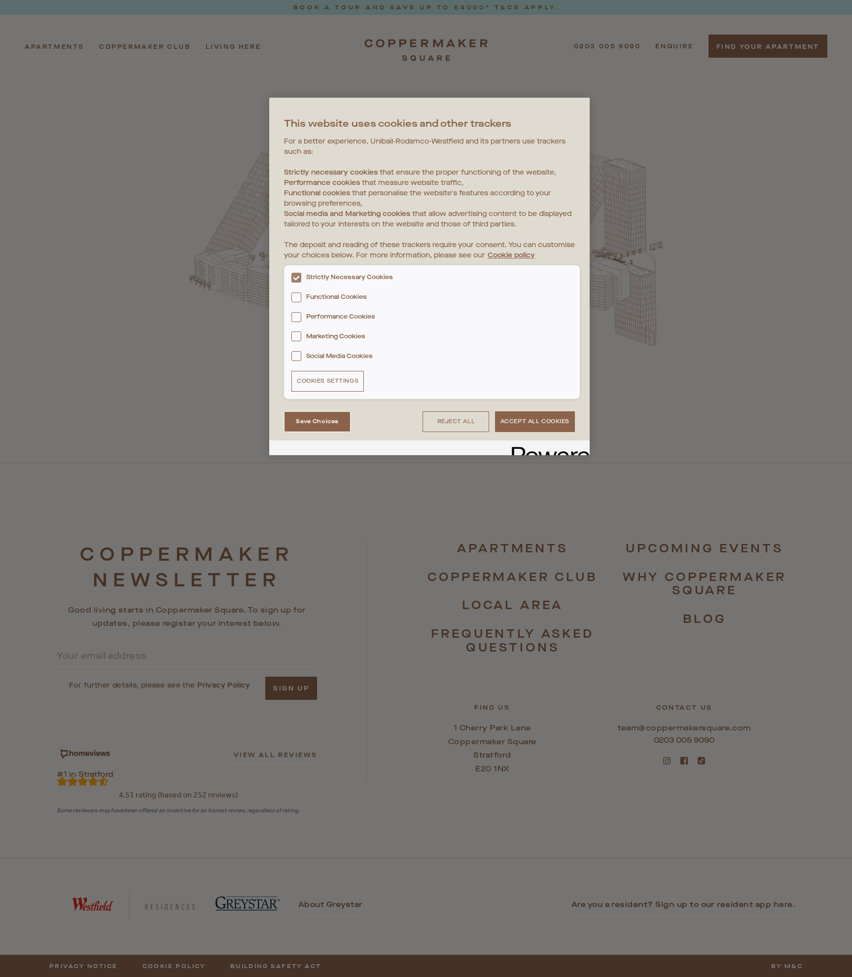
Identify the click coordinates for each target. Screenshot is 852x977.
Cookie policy (511, 255)
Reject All (456, 421)
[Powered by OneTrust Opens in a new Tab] (547, 449)
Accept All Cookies (534, 421)
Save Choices (317, 421)
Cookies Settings (327, 381)
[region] (429, 276)
